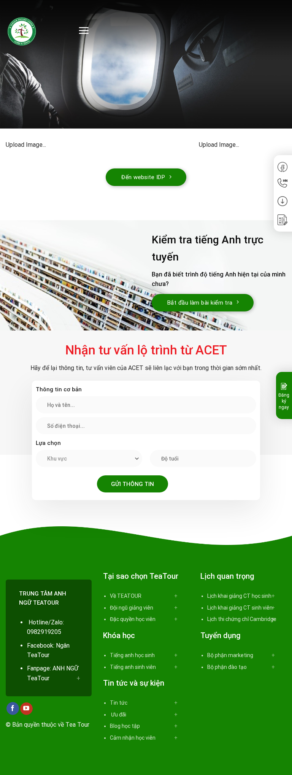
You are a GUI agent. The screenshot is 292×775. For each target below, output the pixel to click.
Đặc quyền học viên (133, 619)
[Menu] (83, 30)
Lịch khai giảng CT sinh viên (240, 608)
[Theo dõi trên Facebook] (12, 708)
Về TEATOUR (125, 596)
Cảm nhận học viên (133, 738)
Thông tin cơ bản (59, 389)
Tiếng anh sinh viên (133, 667)
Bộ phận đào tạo (227, 667)
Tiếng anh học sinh (132, 655)
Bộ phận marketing (230, 655)
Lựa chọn (48, 443)
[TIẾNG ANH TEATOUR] (36, 30)
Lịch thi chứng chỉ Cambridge (241, 619)
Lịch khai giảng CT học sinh (239, 596)
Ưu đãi (118, 714)
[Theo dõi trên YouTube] (26, 708)
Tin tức (118, 703)
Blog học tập (125, 726)
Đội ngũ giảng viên (131, 608)
